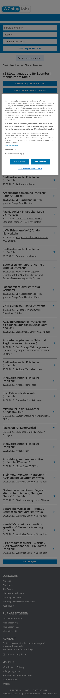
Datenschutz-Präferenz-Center (30, 168)
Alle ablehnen (19, 161)
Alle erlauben (40, 161)
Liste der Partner (11, 145)
